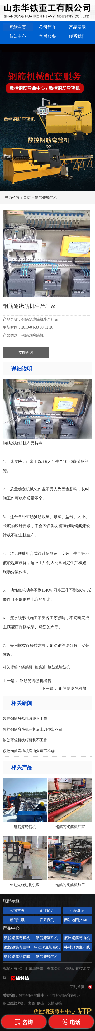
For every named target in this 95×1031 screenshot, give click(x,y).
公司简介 (47, 27)
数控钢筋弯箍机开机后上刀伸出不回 (32, 729)
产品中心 (11, 928)
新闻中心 (17, 36)
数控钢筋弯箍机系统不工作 (25, 719)
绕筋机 (26, 667)
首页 (27, 198)
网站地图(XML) (77, 920)
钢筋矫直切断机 (47, 947)
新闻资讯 (17, 920)
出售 (32, 1003)
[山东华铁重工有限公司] (47, 10)
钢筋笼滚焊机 (47, 938)
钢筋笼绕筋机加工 (74, 688)
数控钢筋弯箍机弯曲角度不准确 (29, 751)
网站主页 (17, 27)
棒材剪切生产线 (77, 947)
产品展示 (77, 27)
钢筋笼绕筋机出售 (35, 681)
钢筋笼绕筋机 (46, 198)
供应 (41, 1003)
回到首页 (77, 987)
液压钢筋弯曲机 (77, 938)
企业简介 (47, 910)
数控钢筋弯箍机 (17, 938)
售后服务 (47, 36)
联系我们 (77, 36)
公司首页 (17, 910)
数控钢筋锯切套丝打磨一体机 (17, 958)
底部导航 (11, 901)
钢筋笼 (40, 667)
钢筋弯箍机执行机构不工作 (25, 740)
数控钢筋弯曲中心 (17, 948)
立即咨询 (25, 353)
